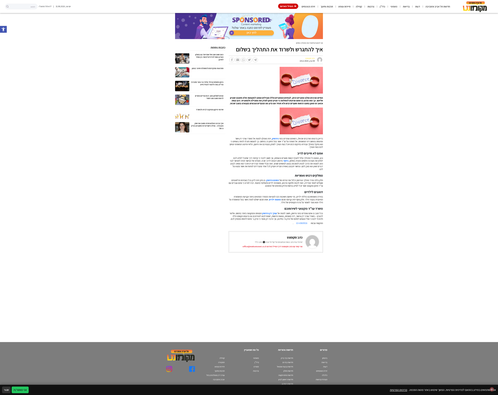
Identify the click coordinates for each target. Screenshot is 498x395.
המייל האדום (286, 6)
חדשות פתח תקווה (285, 375)
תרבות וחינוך (327, 6)
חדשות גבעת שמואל (285, 366)
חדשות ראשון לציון (285, 379)
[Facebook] (192, 369)
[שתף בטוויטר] (249, 59)
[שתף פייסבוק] (231, 59)
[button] (3, 29)
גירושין (275, 138)
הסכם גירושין (272, 180)
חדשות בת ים (287, 362)
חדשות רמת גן (287, 383)
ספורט (256, 366)
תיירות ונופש (344, 6)
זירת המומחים (308, 6)
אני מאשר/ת (20, 390)
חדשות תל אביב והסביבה (438, 6)
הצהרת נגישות (321, 379)
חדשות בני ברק (287, 358)
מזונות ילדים (275, 199)
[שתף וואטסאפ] (243, 59)
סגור (6, 390)
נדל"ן (382, 6)
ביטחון (324, 358)
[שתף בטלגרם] (255, 59)
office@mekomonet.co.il (254, 246)
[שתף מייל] (237, 59)
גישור (285, 160)
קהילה (359, 6)
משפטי (393, 6)
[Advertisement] (245, 294)
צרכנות (370, 6)
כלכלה (324, 375)
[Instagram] (169, 369)
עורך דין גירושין (269, 213)
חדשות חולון (288, 370)
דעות (417, 6)
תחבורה (221, 362)
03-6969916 (301, 223)
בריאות (406, 6)
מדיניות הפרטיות (398, 390)
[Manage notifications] (492, 389)
